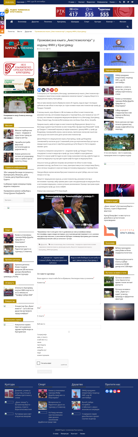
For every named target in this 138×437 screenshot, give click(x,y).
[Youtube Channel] (118, 391)
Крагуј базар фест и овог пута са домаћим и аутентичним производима (117, 217)
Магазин (123, 22)
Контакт (81, 2)
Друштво (35, 22)
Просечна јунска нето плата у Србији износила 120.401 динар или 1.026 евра (124, 263)
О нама (71, 2)
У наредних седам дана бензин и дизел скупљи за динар (90, 416)
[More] (56, 90)
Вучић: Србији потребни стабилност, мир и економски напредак (90, 406)
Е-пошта (41, 316)
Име (39, 308)
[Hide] (1, 35)
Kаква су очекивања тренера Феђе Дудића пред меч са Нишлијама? (124, 102)
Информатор (102, 2)
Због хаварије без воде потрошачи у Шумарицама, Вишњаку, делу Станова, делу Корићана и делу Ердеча (18, 176)
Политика (48, 22)
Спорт (86, 22)
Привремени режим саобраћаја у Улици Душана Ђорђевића (17, 192)
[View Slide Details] (119, 171)
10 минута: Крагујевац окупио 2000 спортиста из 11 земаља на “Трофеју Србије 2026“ (24, 291)
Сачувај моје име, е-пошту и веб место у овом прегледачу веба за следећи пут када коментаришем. (42, 344)
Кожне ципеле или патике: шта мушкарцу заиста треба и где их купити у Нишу (24, 157)
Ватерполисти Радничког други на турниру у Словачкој (23, 249)
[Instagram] (115, 391)
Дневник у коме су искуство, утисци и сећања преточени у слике (123, 90)
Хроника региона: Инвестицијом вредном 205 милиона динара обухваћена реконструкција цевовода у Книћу (18, 270)
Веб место (41, 324)
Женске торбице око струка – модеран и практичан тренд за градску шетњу (23, 134)
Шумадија (75, 22)
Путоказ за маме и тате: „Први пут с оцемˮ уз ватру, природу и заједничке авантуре (124, 294)
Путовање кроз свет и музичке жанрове (23, 415)
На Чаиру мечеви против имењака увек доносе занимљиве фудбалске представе (50, 417)
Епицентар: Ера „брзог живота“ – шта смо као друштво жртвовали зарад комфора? (24, 309)
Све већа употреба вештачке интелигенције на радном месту (22, 145)
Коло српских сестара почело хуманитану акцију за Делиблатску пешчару (124, 125)
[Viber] (48, 90)
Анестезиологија (56, 244)
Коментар (41, 282)
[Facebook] (39, 90)
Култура (98, 22)
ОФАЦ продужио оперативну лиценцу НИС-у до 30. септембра (124, 79)
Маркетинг (91, 2)
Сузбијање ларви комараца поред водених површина (17, 185)
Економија (22, 22)
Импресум (64, 433)
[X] (43, 90)
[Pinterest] (52, 90)
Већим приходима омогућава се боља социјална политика (123, 250)
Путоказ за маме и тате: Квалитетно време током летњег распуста (124, 281)
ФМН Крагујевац (52, 250)
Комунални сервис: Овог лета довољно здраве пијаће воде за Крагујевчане (24, 328)
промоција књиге (64, 247)
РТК (49, 49)
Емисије (109, 22)
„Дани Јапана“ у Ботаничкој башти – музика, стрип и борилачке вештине (119, 208)
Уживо (112, 2)
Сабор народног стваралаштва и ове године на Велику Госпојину (123, 114)
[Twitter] (111, 391)
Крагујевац (61, 22)
